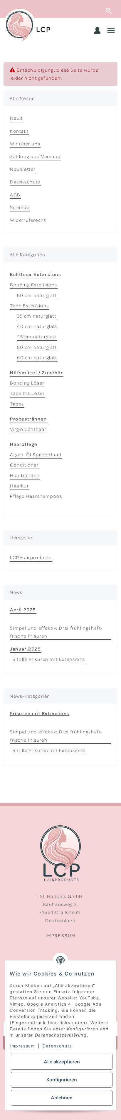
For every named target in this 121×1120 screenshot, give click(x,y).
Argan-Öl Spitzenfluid (36, 454)
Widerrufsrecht (28, 220)
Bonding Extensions (33, 285)
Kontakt (19, 131)
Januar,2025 (25, 649)
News (16, 118)
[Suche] (113, 9)
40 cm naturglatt (37, 326)
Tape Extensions (29, 305)
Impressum (60, 935)
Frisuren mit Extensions (39, 713)
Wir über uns (25, 144)
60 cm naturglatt (37, 357)
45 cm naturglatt (37, 336)
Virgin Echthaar (28, 429)
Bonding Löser (27, 383)
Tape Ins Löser (27, 393)
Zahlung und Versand (35, 156)
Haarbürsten (25, 475)
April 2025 (23, 609)
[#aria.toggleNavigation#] (111, 31)
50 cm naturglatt (37, 295)
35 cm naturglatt (36, 316)
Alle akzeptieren (62, 1062)
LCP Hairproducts (31, 557)
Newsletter (23, 169)
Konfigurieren (61, 1080)
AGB (15, 195)
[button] (97, 31)
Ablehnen (62, 1098)
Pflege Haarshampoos (36, 496)
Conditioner (24, 465)
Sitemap (20, 207)
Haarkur (19, 486)
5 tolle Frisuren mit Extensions (49, 659)
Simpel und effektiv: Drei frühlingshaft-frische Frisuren (56, 632)
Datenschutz (25, 182)
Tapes (17, 404)
